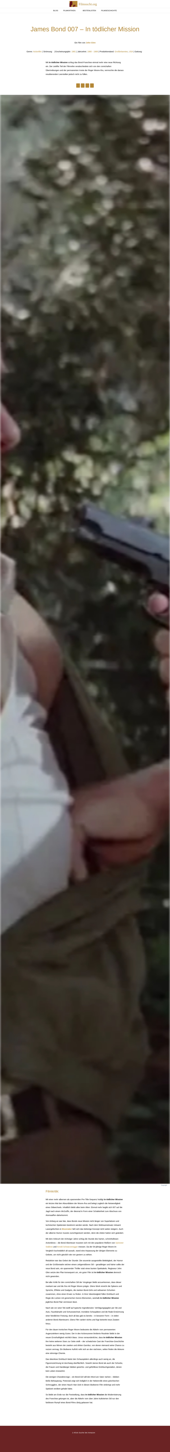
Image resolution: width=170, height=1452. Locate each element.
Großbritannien (121, 51)
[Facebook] (78, 85)
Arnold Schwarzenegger (67, 1247)
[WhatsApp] (87, 85)
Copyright (164, 1185)
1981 (74, 51)
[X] (82, 85)
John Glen (91, 43)
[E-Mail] (92, 85)
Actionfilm (37, 51)
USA (131, 51)
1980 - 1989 (92, 51)
